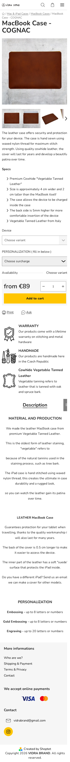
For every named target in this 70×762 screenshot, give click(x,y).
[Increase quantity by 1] (63, 286)
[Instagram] (8, 731)
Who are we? (13, 658)
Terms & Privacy (15, 669)
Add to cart (35, 298)
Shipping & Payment (18, 664)
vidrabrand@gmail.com (30, 720)
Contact (9, 675)
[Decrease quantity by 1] (43, 286)
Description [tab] (35, 405)
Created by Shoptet (37, 749)
